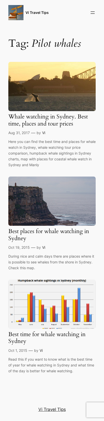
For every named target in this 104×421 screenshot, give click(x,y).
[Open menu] (93, 13)
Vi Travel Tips (37, 12)
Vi (43, 133)
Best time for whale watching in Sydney (47, 338)
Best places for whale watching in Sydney (48, 235)
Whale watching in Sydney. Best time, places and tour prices (48, 120)
